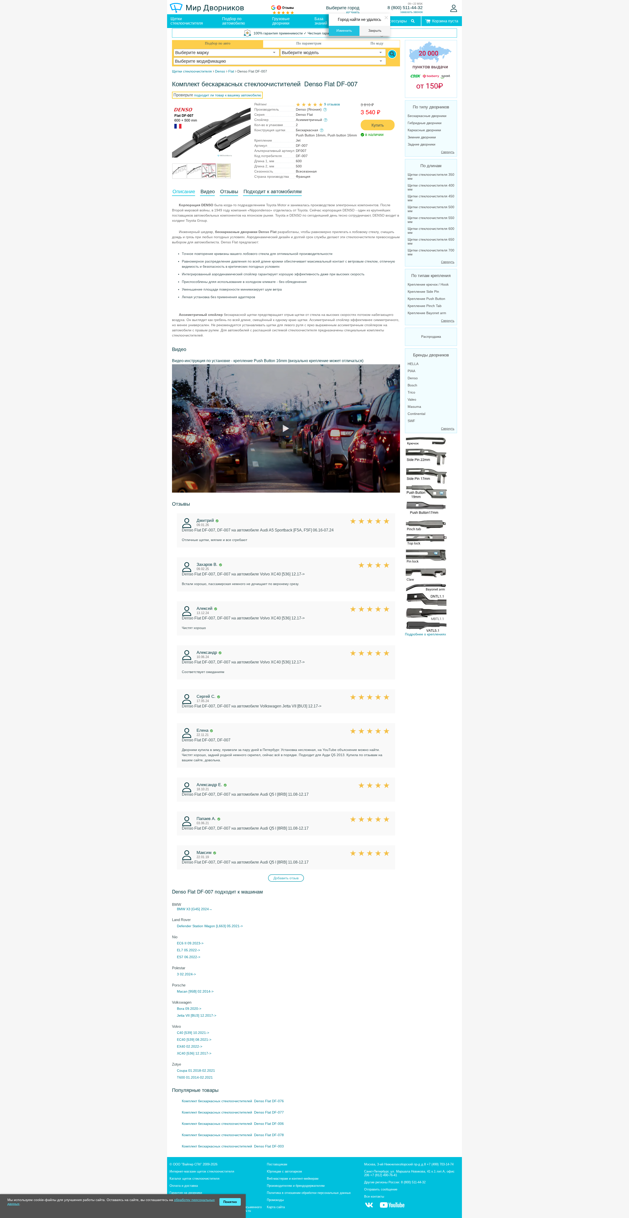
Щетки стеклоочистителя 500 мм (431, 209)
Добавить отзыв (286, 878)
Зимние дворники (422, 137)
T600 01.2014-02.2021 (195, 1077)
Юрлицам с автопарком (284, 1171)
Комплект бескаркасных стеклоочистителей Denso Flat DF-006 (233, 1124)
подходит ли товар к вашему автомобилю (227, 95)
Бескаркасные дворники (427, 116)
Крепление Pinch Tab (425, 306)
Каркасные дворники (424, 130)
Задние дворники (421, 144)
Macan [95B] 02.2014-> (195, 991)
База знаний (320, 21)
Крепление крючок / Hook (428, 284)
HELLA (413, 364)
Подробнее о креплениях (425, 634)
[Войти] (453, 8)
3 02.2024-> (186, 974)
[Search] (392, 54)
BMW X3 (183, 909)
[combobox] (226, 52)
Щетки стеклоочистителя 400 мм (431, 187)
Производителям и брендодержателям (296, 1186)
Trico (411, 392)
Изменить (344, 30)
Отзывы (229, 191)
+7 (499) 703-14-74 (440, 1164)
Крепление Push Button (426, 299)
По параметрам (308, 43)
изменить (352, 12)
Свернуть (447, 152)
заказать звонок (411, 12)
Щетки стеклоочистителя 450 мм (431, 198)
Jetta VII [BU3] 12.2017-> (196, 1015)
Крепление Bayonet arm (427, 313)
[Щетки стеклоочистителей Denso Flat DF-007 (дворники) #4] (209, 176)
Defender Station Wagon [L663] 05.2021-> (210, 926)
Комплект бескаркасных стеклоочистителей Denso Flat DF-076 (233, 1101)
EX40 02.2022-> (189, 1046)
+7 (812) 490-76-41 (383, 1175)
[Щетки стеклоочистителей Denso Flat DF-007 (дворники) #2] (179, 176)
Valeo (412, 399)
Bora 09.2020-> (189, 1009)
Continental (416, 414)
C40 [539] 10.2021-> (193, 1033)
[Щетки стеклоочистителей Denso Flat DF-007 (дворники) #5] (223, 176)
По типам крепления (431, 275)
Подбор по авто (217, 43)
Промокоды (275, 1200)
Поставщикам (277, 1164)
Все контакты (374, 1196)
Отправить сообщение (380, 1189)
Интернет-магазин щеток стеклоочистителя (202, 1171)
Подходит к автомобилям (272, 191)
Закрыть (374, 30)
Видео (207, 191)
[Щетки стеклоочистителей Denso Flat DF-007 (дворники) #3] (194, 176)
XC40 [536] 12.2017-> (194, 1053)
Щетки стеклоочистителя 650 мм (431, 241)
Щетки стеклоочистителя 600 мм (431, 231)
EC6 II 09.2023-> (190, 943)
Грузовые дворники (281, 21)
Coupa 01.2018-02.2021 (196, 1070)
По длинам (431, 165)
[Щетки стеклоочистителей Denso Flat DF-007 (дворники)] (211, 131)
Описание (183, 191)
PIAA (411, 371)
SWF (411, 421)
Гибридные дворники (425, 123)
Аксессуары (396, 21)
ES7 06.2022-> (188, 957)
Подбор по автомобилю (233, 21)
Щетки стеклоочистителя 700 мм (431, 252)
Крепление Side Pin (423, 291)
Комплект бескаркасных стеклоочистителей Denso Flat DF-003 (233, 1146)
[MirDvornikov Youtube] (392, 1207)
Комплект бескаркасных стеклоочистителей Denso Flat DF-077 (233, 1112)
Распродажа (431, 336)
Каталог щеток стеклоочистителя (194, 1178)
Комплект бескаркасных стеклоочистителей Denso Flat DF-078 (233, 1135)
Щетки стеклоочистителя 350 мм (431, 176)
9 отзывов (332, 104)
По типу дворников (431, 107)
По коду (377, 43)
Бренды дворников (431, 355)
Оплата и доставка (184, 1186)
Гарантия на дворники (186, 1193)
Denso (413, 378)
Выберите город (342, 7)
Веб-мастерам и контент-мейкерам (292, 1178)
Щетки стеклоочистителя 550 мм (431, 220)
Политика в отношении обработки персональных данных (309, 1193)
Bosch (412, 385)
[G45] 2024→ (201, 909)
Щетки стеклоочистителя (187, 21)
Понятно (230, 1202)
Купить (378, 125)
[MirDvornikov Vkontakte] (369, 1207)
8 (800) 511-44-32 (405, 7)
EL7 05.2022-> (188, 950)
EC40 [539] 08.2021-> (194, 1040)
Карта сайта (276, 1207)
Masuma (414, 407)
